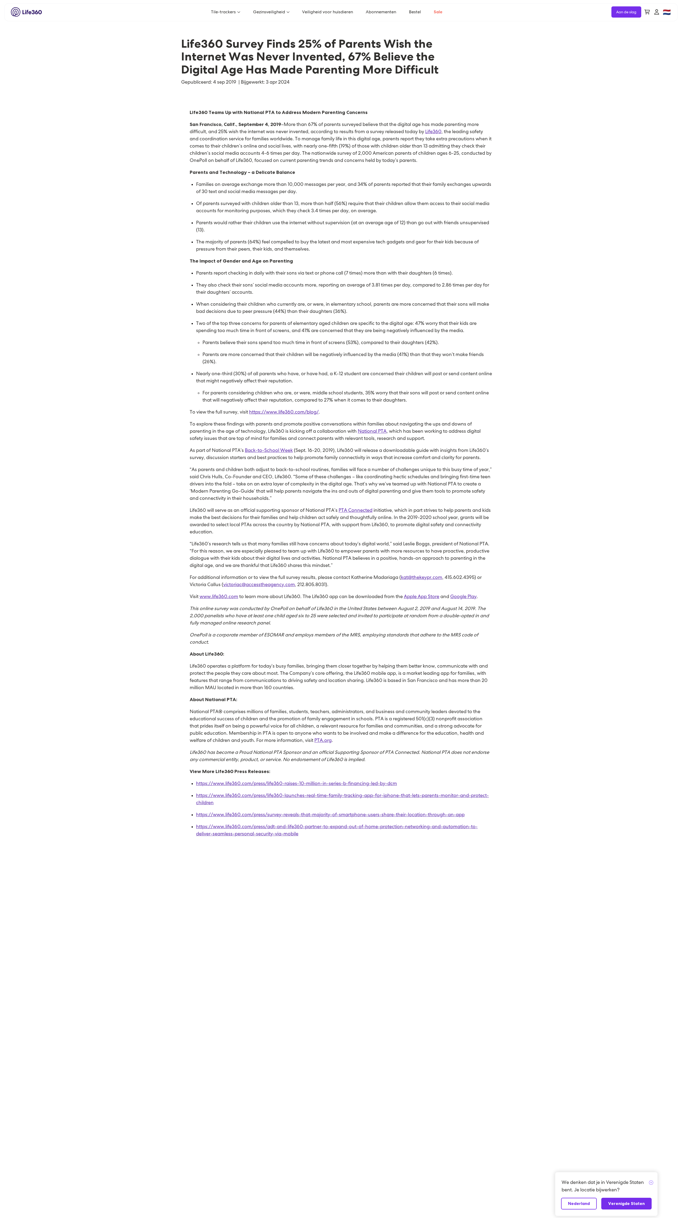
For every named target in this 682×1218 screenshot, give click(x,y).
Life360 (433, 131)
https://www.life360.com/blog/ (284, 412)
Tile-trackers (223, 12)
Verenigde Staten (626, 1203)
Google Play (463, 596)
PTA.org (323, 740)
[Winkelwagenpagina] (647, 12)
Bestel (415, 12)
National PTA (372, 431)
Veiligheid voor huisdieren (327, 12)
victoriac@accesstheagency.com (259, 584)
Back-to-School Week (269, 450)
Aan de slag (626, 12)
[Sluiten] (651, 1183)
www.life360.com (219, 596)
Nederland (579, 1203)
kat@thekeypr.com (421, 577)
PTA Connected (355, 510)
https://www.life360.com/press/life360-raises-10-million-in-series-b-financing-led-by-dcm (296, 783)
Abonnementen (381, 12)
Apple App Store (421, 596)
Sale (438, 12)
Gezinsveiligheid (269, 12)
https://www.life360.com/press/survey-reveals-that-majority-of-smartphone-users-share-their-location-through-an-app (330, 814)
